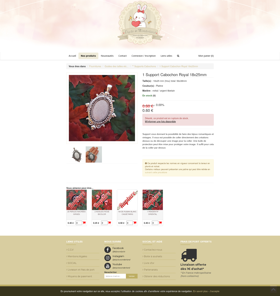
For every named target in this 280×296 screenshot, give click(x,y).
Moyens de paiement (80, 276)
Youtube (121, 266)
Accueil (72, 55)
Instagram (121, 258)
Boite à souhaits (153, 256)
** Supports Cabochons (144, 66)
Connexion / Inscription (144, 55)
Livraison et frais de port (81, 269)
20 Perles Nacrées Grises (76, 212)
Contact (122, 55)
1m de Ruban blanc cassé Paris (127, 212)
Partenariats (151, 269)
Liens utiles (166, 55)
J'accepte (214, 291)
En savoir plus (200, 291)
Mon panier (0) (206, 55)
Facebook (118, 250)
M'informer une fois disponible (160, 121)
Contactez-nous (153, 249)
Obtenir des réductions (157, 276)
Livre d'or (149, 263)
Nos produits (88, 55)
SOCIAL (72, 263)
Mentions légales (77, 256)
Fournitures (95, 66)
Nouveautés (107, 55)
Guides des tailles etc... (116, 66)
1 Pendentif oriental (152, 212)
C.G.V (71, 249)
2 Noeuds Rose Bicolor (102, 212)
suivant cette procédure (156, 172)
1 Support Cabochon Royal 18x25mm (178, 66)
